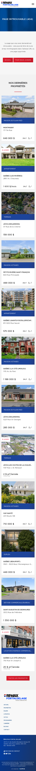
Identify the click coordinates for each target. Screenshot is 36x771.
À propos (7, 714)
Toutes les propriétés (18, 678)
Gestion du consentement (18, 766)
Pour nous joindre (23, 60)
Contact (6, 729)
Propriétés (7, 707)
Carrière (6, 723)
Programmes (8, 720)
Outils (6, 717)
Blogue (6, 726)
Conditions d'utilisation (26, 764)
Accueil (8, 60)
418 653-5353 (11, 745)
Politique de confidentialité (10, 764)
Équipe (6, 711)
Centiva (22, 768)
